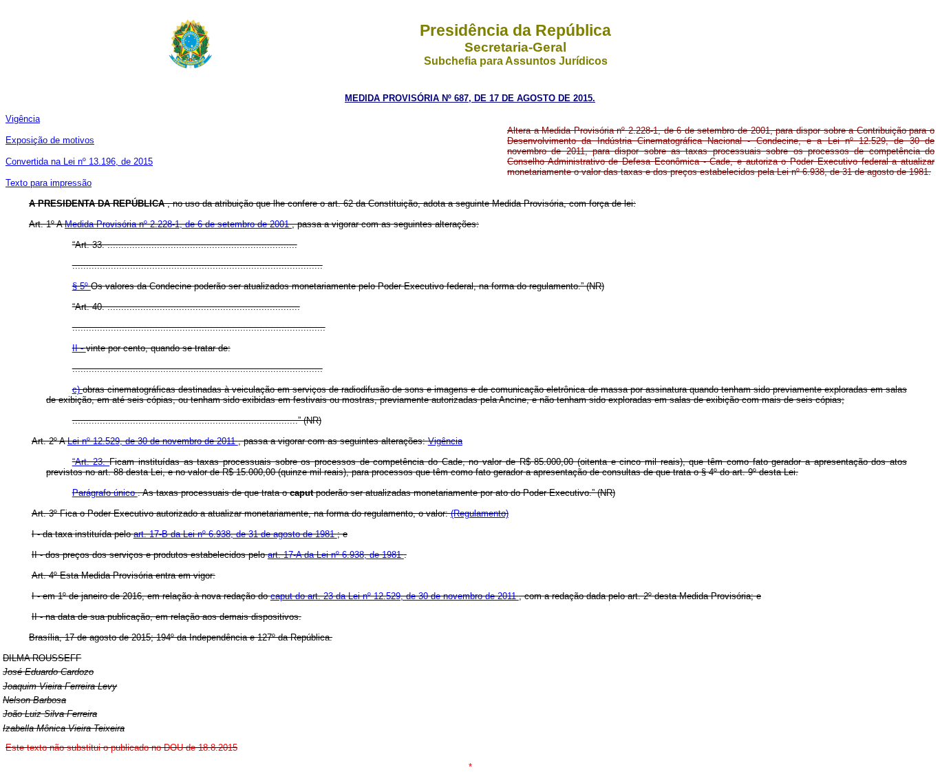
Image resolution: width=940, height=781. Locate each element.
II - (79, 348)
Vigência (23, 119)
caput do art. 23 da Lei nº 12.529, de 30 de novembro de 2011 (394, 596)
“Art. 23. (90, 462)
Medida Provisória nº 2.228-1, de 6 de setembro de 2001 (178, 224)
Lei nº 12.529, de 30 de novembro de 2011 (152, 441)
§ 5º (81, 286)
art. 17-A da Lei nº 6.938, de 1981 (336, 555)
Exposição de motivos (50, 140)
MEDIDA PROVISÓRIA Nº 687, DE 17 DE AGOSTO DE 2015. (470, 98)
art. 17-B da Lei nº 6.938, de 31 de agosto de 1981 (235, 534)
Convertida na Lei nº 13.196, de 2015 (79, 161)
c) (77, 389)
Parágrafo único (105, 493)
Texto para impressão (49, 183)
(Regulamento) (480, 513)
